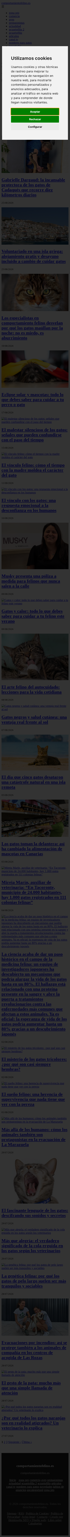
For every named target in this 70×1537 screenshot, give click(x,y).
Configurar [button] (35, 126)
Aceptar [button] (35, 111)
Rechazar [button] (35, 119)
